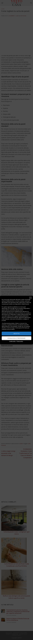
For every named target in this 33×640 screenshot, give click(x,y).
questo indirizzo (5, 310)
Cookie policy (12, 341)
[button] (30, 298)
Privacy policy (19, 341)
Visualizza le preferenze (16, 338)
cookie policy (22, 302)
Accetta (16, 333)
